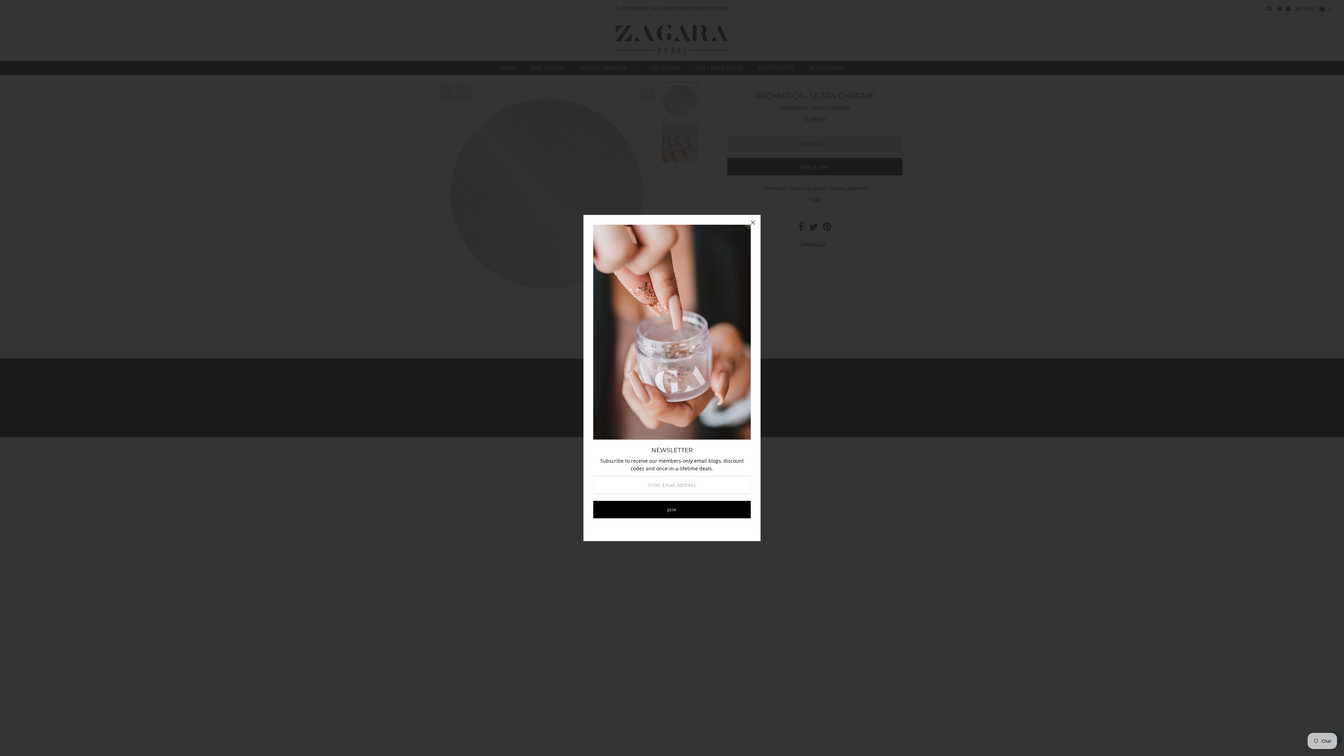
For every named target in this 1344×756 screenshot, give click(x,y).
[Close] (753, 222)
